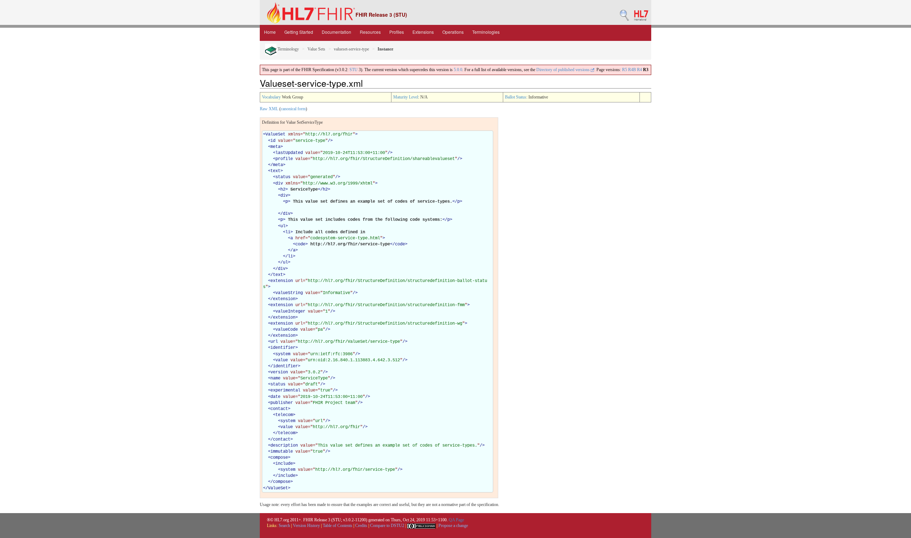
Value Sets (316, 49)
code (300, 244)
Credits (361, 525)
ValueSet (275, 134)
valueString (289, 293)
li (287, 232)
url (274, 341)
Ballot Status (515, 97)
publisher (281, 402)
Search (284, 525)
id (272, 140)
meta (275, 146)
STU (353, 69)
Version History (306, 525)
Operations (453, 32)
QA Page (456, 519)
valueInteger (290, 311)
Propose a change (453, 525)
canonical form (293, 108)
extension (281, 280)
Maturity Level (405, 97)
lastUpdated (289, 152)
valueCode (286, 329)
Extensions (423, 32)
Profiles (396, 32)
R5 (624, 69)
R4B (632, 69)
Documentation (336, 32)
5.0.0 (458, 69)
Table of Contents (337, 525)
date (275, 396)
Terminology (288, 49)
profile (284, 158)
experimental (285, 390)
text (275, 171)
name (275, 378)
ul (282, 226)
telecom (284, 414)
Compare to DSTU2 (387, 525)
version (279, 372)
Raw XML (269, 108)
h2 (282, 189)
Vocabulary (271, 97)
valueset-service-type (351, 49)
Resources (370, 32)
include (284, 463)
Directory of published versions (563, 69)
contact (279, 408)
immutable (281, 451)
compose (279, 457)
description (284, 445)
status (282, 177)
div (279, 183)
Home (270, 32)
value (281, 360)
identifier (282, 347)
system (282, 354)
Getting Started (298, 32)
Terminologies (486, 32)
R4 (639, 69)
